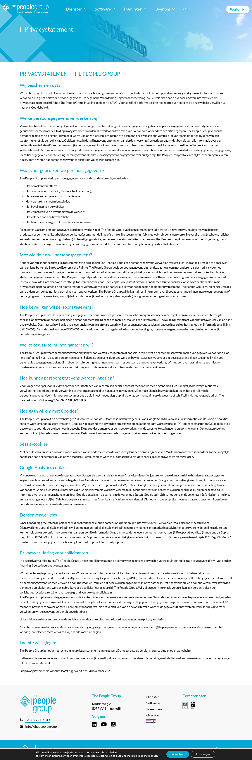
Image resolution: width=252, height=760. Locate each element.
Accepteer (178, 754)
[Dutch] (148, 720)
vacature (86, 632)
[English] (153, 720)
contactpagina (145, 395)
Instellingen (203, 754)
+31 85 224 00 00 (37, 720)
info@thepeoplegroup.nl (42, 726)
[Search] (184, 9)
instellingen (151, 756)
